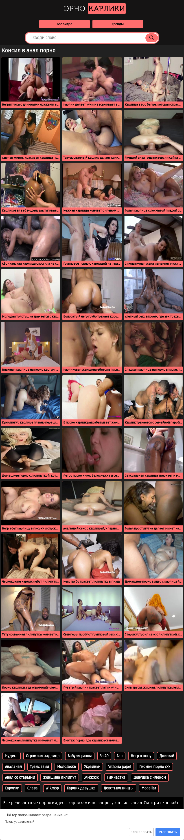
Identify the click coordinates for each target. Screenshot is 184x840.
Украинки (92, 766)
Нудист (11, 756)
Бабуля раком (80, 756)
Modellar (149, 788)
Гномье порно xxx (154, 766)
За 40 (104, 756)
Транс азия (39, 766)
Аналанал (13, 766)
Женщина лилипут (59, 777)
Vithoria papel (119, 766)
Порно (91, 8)
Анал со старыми (20, 777)
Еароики (12, 788)
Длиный (167, 756)
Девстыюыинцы (119, 788)
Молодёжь (66, 766)
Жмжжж (91, 777)
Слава (32, 788)
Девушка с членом (150, 777)
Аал (120, 756)
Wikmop (52, 788)
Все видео (64, 24)
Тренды (118, 24)
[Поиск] (151, 37)
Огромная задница (43, 756)
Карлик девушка (81, 788)
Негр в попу (141, 756)
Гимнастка (116, 777)
